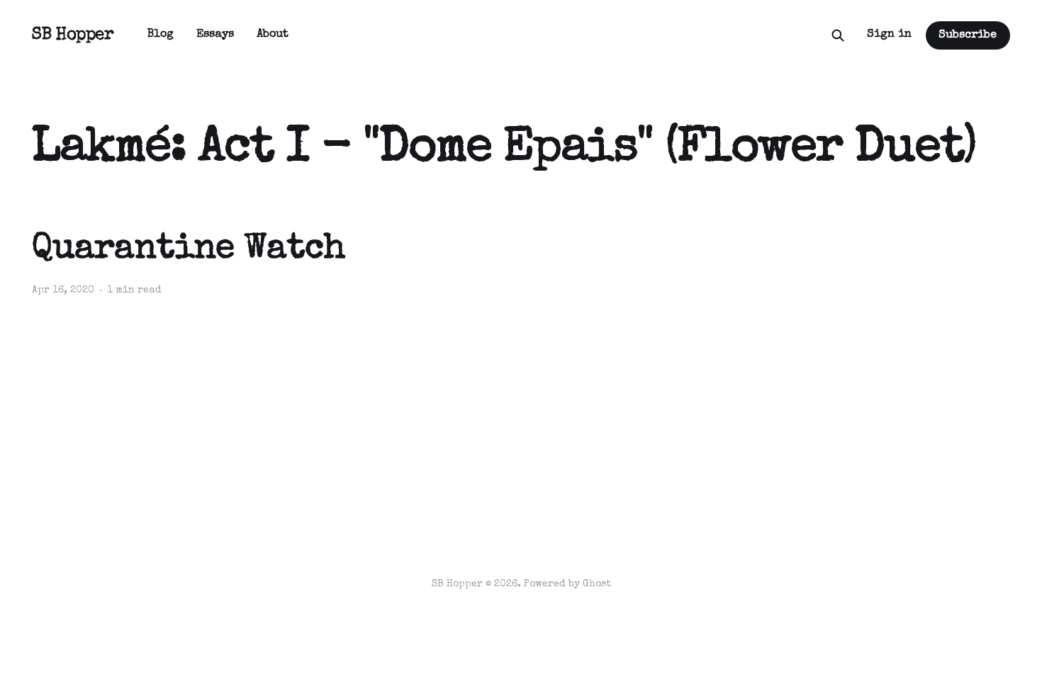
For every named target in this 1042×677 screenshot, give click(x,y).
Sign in (889, 34)
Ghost (597, 584)
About (272, 34)
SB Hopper (72, 35)
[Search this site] (837, 35)
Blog (160, 34)
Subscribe (968, 35)
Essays (215, 34)
